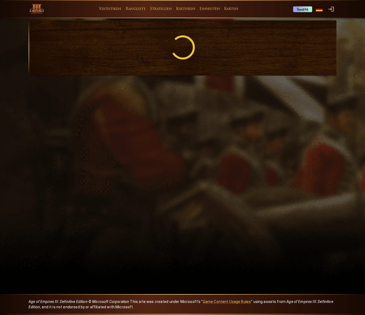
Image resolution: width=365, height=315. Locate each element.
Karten (231, 9)
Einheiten (210, 9)
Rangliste (136, 9)
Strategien (161, 9)
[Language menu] (319, 9)
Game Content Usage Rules (227, 301)
